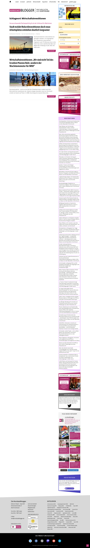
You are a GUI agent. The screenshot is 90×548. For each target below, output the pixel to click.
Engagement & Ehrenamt (62, 507)
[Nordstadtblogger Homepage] (10, 2)
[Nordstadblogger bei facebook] (36, 540)
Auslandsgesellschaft (63, 504)
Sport (76, 521)
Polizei (66, 518)
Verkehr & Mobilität (72, 525)
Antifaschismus (51, 504)
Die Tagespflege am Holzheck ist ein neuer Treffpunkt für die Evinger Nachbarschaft (69, 194)
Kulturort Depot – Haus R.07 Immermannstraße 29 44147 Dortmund (18, 505)
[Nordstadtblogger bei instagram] (59, 540)
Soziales (69, 521)
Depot (75, 505)
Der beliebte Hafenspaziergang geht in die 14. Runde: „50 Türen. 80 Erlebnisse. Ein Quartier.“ (69, 311)
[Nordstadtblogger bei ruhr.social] (47, 540)
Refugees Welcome (52, 521)
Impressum (30, 509)
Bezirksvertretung (51, 505)
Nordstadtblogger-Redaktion (32, 70)
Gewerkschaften (69, 511)
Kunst (49, 516)
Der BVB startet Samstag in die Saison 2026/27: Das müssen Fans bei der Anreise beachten (68, 293)
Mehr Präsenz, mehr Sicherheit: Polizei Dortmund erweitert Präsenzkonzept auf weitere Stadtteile (68, 277)
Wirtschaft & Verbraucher (60, 527)
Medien (56, 516)
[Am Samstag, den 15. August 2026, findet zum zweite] (64, 461)
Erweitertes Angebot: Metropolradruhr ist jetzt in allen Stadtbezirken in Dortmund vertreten (69, 186)
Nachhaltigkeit (51, 518)
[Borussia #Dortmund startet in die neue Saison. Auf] (75, 447)
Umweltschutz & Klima (68, 523)
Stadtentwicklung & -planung (54, 523)
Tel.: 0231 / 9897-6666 (16, 511)
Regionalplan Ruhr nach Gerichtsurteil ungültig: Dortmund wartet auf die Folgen (69, 140)
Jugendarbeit (66, 513)
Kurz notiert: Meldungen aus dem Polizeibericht (69, 214)
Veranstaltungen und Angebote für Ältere (69, 340)
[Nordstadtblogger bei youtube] (53, 540)
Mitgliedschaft (31, 507)
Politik (59, 518)
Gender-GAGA (72, 2)
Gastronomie (50, 511)
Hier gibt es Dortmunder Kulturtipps (68, 299)
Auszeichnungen (32, 505)
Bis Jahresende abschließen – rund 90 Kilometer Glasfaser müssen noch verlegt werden (68, 327)
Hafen (49, 513)
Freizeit (75, 509)
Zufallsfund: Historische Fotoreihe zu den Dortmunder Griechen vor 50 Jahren (69, 161)
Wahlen (49, 527)
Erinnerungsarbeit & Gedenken (54, 509)
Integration (57, 513)
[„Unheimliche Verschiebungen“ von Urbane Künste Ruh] (64, 433)
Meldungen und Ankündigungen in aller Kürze (69, 154)
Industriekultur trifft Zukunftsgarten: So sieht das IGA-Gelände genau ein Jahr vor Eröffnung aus (69, 253)
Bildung (61, 505)
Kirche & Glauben (61, 514)
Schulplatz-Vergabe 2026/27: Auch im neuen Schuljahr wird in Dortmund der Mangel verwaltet (69, 219)
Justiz (74, 513)
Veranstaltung (61, 525)
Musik (75, 516)
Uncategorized (51, 525)
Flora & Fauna (66, 509)
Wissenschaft (72, 527)
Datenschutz (31, 511)
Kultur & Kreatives (71, 514)
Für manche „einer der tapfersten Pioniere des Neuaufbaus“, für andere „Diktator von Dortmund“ (69, 224)
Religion (61, 521)
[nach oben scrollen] (87, 545)
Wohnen (49, 529)
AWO (72, 504)
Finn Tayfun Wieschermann (29, 33)
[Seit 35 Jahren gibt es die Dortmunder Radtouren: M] (75, 433)
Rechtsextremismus (70, 520)
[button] (69, 13)
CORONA (68, 505)
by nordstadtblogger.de (45, 545)
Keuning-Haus (51, 514)
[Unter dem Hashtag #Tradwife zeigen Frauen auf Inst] (64, 447)
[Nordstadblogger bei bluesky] (30, 540)
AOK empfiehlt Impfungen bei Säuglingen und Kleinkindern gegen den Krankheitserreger (69, 265)
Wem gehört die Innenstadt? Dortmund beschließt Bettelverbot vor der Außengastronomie (69, 333)
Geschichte (59, 511)
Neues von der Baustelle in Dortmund (68, 123)
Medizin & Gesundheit (66, 516)
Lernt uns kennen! (32, 504)
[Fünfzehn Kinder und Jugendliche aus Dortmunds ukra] (75, 461)
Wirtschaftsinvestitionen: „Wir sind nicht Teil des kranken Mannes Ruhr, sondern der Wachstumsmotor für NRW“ (31, 62)
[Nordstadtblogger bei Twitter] (42, 540)
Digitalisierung (51, 507)
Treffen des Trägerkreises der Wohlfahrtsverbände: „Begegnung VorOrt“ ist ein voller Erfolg (69, 148)
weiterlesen (51, 50)
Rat (62, 520)
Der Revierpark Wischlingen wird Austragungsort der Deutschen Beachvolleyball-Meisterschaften (68, 366)
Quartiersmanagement (52, 520)
